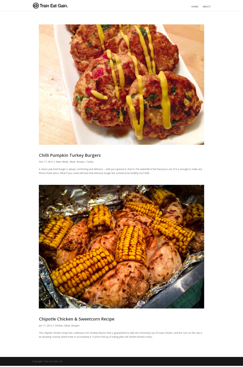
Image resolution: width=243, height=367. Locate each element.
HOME (194, 6)
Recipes (81, 161)
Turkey (89, 161)
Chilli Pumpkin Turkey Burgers (70, 155)
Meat (72, 161)
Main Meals (62, 161)
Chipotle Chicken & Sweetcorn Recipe (76, 319)
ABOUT (207, 6)
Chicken (59, 325)
